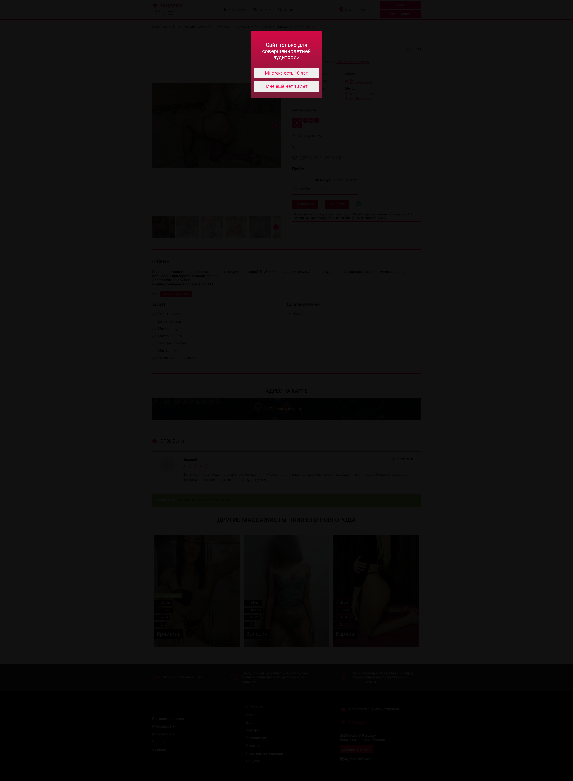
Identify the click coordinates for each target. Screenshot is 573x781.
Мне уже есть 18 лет (286, 73)
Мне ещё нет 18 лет (287, 86)
